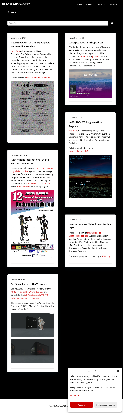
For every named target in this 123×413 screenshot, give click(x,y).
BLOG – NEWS (114, 4)
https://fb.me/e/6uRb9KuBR (38, 77)
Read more (75, 395)
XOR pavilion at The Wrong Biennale (27, 292)
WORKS (89, 4)
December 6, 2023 (18, 38)
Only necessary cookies (105, 405)
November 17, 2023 (19, 155)
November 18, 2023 (76, 117)
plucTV (95, 56)
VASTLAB (73, 130)
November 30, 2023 (76, 38)
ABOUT (100, 4)
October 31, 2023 (18, 279)
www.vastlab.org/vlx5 (78, 151)
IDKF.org (106, 256)
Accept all (81, 405)
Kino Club (15, 51)
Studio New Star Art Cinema (38, 183)
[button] (118, 371)
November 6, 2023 (76, 219)
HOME (79, 4)
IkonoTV (84, 56)
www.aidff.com (23, 186)
